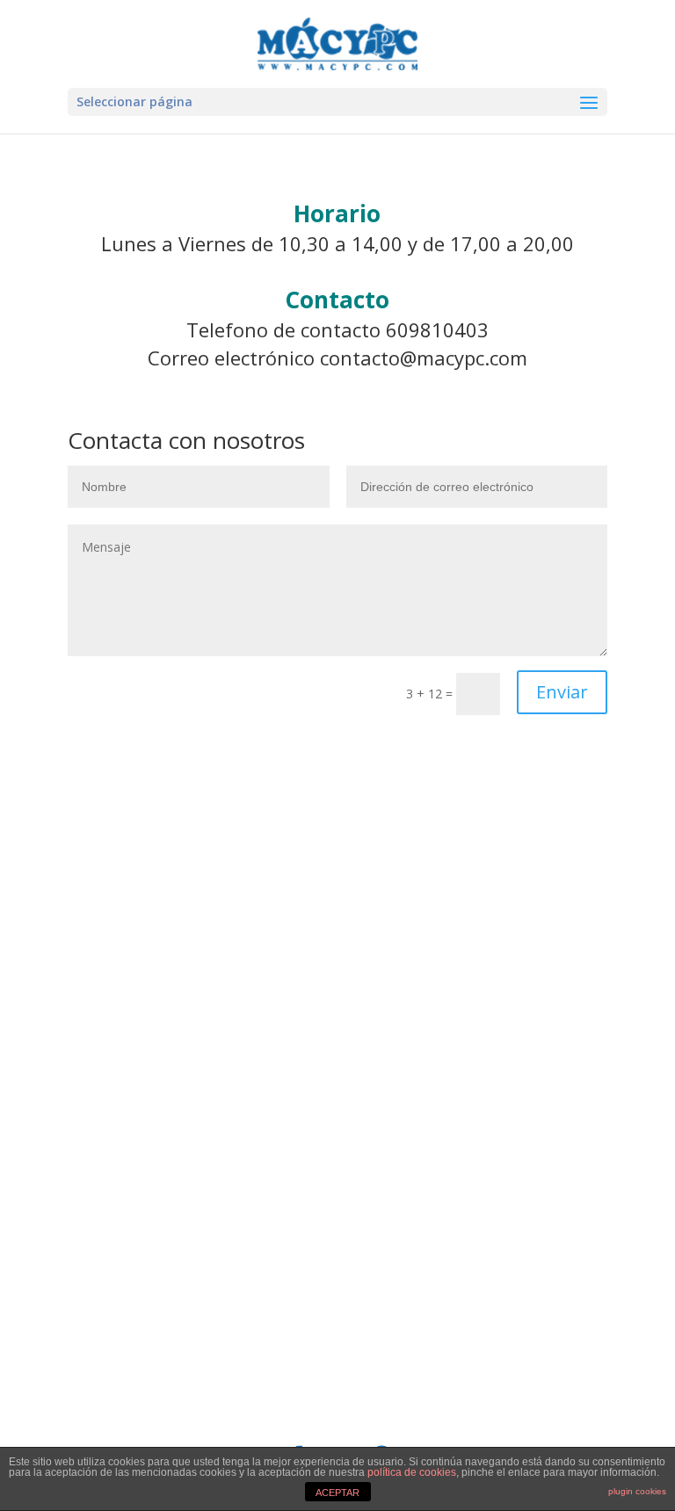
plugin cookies (637, 1491)
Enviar (562, 692)
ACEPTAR (337, 1492)
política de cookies (411, 1472)
